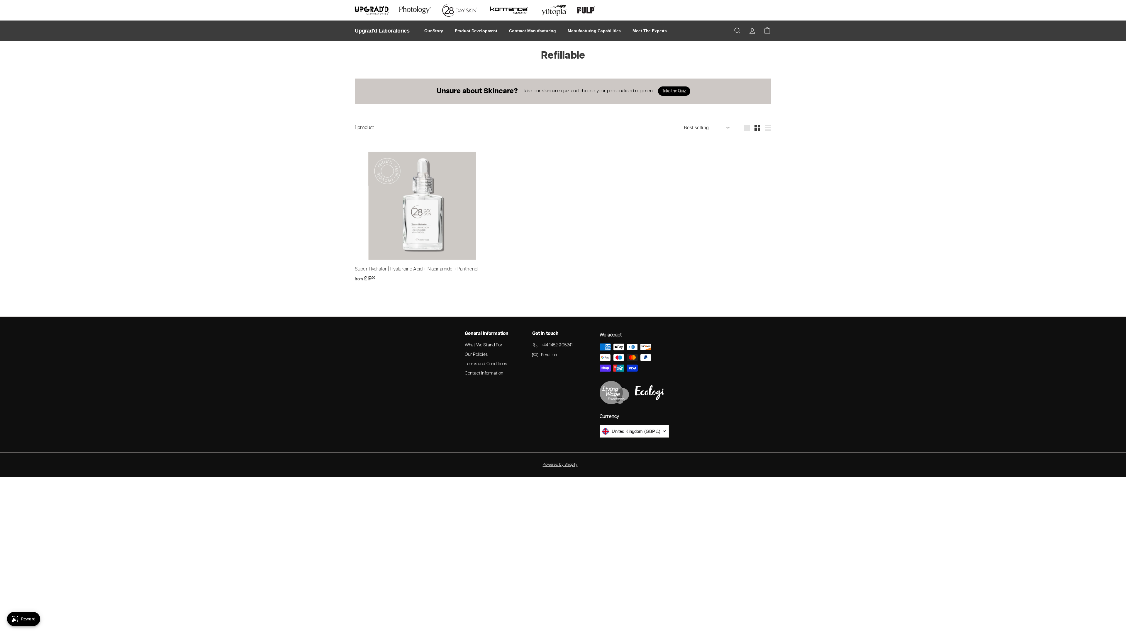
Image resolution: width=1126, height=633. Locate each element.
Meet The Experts (649, 30)
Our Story (433, 30)
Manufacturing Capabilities (594, 30)
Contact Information (484, 373)
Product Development (476, 30)
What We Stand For (483, 345)
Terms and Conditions (486, 364)
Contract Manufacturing (532, 30)
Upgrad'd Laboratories (382, 30)
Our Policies (476, 354)
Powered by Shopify (560, 465)
